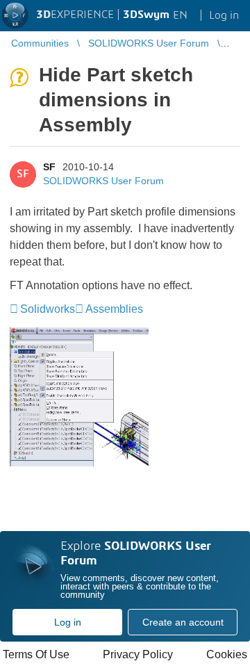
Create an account (183, 622)
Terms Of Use (36, 654)
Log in (67, 622)
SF (49, 166)
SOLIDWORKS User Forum (103, 180)
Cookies (226, 654)
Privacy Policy (138, 654)
